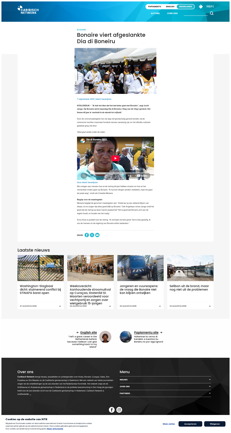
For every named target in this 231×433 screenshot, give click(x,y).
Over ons (172, 13)
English (170, 6)
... (30, 394)
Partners (125, 393)
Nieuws (124, 379)
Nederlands (185, 6)
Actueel (155, 13)
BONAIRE (81, 29)
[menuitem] (155, 13)
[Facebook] (112, 410)
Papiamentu (154, 6)
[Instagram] (119, 410)
